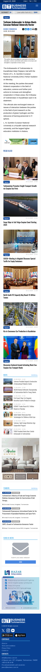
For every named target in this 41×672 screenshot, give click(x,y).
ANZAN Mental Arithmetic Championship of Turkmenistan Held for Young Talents (25, 391)
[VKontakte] (28, 29)
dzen (12, 630)
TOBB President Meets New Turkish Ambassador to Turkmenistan (24, 432)
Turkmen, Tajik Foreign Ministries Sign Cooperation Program (24, 424)
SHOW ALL (34, 375)
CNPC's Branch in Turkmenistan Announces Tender (17, 524)
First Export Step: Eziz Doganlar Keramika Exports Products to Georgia (24, 399)
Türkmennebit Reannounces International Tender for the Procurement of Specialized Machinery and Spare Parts (19, 512)
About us (4, 643)
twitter (3, 630)
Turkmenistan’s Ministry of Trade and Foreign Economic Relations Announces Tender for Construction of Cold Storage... (19, 498)
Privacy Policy (6, 648)
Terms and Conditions (8, 646)
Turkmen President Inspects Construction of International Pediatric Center (25, 382)
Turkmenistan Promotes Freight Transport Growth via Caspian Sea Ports (20, 187)
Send (20, 562)
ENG (25, 1)
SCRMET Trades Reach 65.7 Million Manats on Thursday (24, 407)
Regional (6, 17)
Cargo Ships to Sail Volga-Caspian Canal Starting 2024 (19, 223)
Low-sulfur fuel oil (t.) (15, 12)
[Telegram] (31, 29)
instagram (8, 630)
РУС (35, 1)
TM (30, 1)
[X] (23, 29)
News (5, 375)
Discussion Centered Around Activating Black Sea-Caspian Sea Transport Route (20, 366)
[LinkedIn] (26, 29)
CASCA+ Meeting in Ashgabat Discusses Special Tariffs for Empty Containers (19, 260)
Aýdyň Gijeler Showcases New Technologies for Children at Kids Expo (24, 416)
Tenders (6, 488)
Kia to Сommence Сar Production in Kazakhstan (19, 331)
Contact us (5, 650)
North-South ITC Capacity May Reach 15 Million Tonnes (19, 296)
